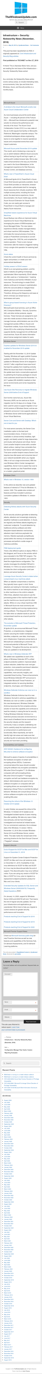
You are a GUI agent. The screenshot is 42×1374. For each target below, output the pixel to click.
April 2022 (7, 1213)
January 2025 (8, 1141)
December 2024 (8, 1144)
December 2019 (8, 1273)
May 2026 (7, 1107)
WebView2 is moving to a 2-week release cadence (19, 1074)
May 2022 (7, 1211)
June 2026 (7, 1104)
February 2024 (8, 1165)
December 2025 (8, 1118)
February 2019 (8, 1295)
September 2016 (9, 1358)
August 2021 (8, 1230)
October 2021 (8, 1226)
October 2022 (8, 1200)
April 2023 (7, 1187)
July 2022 (7, 1206)
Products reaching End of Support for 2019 (19, 922)
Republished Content (23, 952)
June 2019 (7, 1286)
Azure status (8, 254)
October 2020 (8, 1252)
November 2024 (8, 1146)
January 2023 (8, 1193)
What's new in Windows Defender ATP (18, 654)
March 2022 (7, 1215)
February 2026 (8, 1113)
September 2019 (9, 1280)
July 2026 (7, 1102)
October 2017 (8, 1330)
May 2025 (7, 1133)
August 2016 (8, 1360)
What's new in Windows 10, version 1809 (19, 479)
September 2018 (9, 1306)
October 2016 (8, 1356)
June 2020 (7, 1260)
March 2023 (7, 1189)
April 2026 (7, 1109)
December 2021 (8, 1221)
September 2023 (9, 1176)
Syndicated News (24, 45)
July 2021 (7, 1232)
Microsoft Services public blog (23, 935)
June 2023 (7, 1182)
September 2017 (9, 1332)
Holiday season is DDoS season (15, 266)
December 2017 (8, 1325)
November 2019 (8, 1275)
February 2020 (8, 1269)
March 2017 (7, 1345)
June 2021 (7, 1234)
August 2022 (8, 1204)
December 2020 (8, 1247)
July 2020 (7, 1258)
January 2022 (8, 1219)
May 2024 (7, 1159)
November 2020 (8, 1250)
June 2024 (7, 1156)
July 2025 (7, 1128)
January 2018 (8, 1323)
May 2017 (7, 1340)
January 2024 (8, 1167)
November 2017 (8, 1327)
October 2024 (8, 1148)
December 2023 (8, 1169)
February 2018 (8, 1321)
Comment (8, 974)
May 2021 (7, 1236)
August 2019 (8, 1282)
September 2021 (9, 1228)
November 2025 (8, 1120)
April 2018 (7, 1317)
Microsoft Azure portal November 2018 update (20, 148)
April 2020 (7, 1265)
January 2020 (8, 1271)
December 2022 (8, 1195)
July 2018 (7, 1310)
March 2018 (7, 1319)
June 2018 (7, 1312)
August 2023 (8, 1178)
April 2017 (7, 1342)
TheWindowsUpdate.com (21, 17)
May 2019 (7, 1288)
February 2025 (8, 1139)
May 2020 (7, 1262)
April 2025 (7, 1135)
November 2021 (8, 1224)
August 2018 (8, 1308)
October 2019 (8, 1278)
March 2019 (7, 1293)
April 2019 (7, 1291)
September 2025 (9, 1124)
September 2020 (9, 1254)
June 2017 (7, 1338)
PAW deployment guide (12, 548)
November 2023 (8, 1172)
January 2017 (8, 1349)
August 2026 (8, 1100)
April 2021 (7, 1239)
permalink (18, 954)
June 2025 (7, 1130)
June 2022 (7, 1208)
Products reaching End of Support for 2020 (19, 927)
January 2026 (8, 1115)
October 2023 (8, 1174)
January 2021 (8, 1245)
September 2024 (9, 1150)
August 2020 (8, 1256)
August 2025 (8, 1126)
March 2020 (7, 1267)
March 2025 (7, 1137)
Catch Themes (26, 1371)
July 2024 (7, 1154)
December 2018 (8, 1299)
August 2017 (8, 1334)
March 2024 (7, 1163)
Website (7, 1017)
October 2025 (8, 1122)
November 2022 (8, 1198)
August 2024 (8, 1152)
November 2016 (8, 1353)
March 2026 (7, 1111)
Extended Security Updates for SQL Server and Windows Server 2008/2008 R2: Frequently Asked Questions (21, 888)
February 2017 (8, 1347)
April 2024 (7, 1161)
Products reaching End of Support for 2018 (19, 916)
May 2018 (7, 1314)
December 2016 (8, 1351)
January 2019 (8, 1297)
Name (6, 1002)
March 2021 (7, 1241)
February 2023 (8, 1191)
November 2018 (8, 1301)
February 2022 (8, 1217)
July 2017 (7, 1336)
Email (6, 1009)
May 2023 (7, 1185)
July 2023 (7, 1180)
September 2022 (9, 1202)
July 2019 (7, 1284)
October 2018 (8, 1304)
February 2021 (8, 1243)
